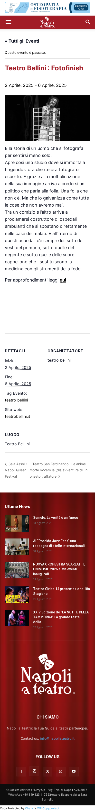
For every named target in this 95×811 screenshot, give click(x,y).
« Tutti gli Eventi (22, 41)
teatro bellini (16, 400)
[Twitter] (47, 771)
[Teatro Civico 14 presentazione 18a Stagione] (17, 594)
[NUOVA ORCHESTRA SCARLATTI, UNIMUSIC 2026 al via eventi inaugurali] (17, 570)
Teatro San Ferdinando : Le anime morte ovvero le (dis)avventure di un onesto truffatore (58, 470)
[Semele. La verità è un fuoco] (17, 523)
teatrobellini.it (17, 416)
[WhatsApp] (61, 771)
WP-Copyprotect (48, 808)
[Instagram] (34, 771)
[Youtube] (74, 771)
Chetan (30, 808)
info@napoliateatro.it (57, 738)
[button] (8, 22)
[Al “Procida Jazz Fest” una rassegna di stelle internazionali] (17, 546)
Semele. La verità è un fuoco (55, 517)
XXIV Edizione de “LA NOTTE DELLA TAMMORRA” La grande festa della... (61, 617)
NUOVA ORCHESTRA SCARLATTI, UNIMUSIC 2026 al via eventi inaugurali (59, 569)
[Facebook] (21, 771)
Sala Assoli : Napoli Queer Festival (16, 470)
